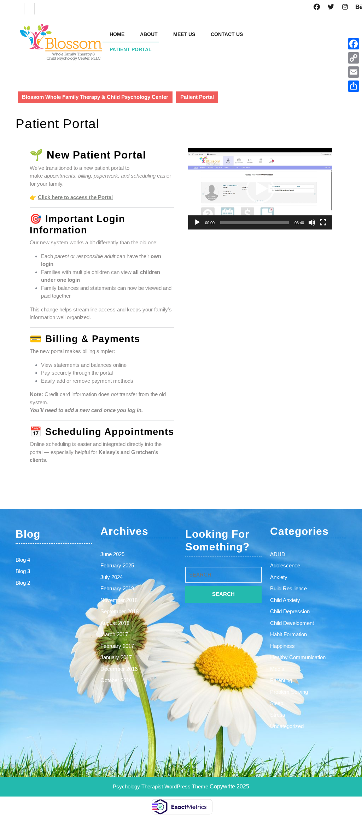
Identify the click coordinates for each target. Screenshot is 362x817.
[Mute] (311, 222)
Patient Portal (131, 49)
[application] (260, 188)
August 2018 (114, 623)
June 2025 (112, 554)
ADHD (277, 554)
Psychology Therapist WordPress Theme (161, 786)
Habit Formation (288, 634)
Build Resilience (288, 588)
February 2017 (117, 646)
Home (117, 34)
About (149, 34)
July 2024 (111, 577)
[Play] (197, 222)
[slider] (254, 222)
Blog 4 (23, 560)
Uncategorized (287, 726)
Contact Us (227, 34)
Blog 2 (23, 583)
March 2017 (114, 634)
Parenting (281, 680)
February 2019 (117, 588)
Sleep (276, 703)
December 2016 (119, 669)
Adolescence (285, 565)
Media (277, 669)
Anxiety (278, 577)
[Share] (353, 86)
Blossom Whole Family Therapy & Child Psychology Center (95, 97)
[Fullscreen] (323, 222)
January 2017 (116, 657)
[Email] (353, 72)
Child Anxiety (285, 600)
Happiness (282, 646)
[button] (260, 189)
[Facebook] (353, 44)
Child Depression (290, 611)
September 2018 (119, 611)
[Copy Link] (353, 58)
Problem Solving (289, 692)
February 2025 (117, 565)
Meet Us (184, 34)
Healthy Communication (298, 657)
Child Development (292, 623)
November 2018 (119, 600)
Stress (277, 715)
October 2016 (116, 680)
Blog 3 (23, 571)
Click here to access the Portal (75, 197)
